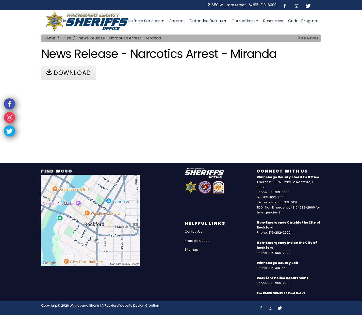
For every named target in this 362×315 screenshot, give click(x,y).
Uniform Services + (146, 21)
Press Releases (197, 241)
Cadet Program (303, 21)
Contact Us (193, 231)
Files (67, 38)
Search (309, 38)
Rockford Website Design (124, 305)
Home (49, 38)
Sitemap (191, 249)
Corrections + (244, 21)
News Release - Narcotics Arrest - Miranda (119, 38)
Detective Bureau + (208, 21)
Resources (273, 21)
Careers (176, 21)
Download (71, 73)
